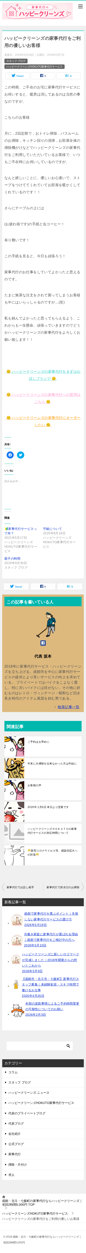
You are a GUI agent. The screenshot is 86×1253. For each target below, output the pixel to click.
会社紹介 (14, 1133)
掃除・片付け (17, 1164)
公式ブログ (16, 1144)
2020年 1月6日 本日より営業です (48, 807)
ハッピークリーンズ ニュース (28, 1092)
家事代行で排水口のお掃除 (63, 887)
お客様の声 (34, 785)
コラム (13, 1072)
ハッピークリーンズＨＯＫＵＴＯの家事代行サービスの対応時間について (52, 830)
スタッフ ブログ (16, 60)
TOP (42, 1202)
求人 (11, 1175)
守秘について (52, 529)
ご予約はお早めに (38, 741)
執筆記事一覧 (68, 707)
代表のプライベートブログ (26, 1113)
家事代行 (14, 1154)
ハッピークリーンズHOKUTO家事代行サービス (34, 66)
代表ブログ (16, 1123)
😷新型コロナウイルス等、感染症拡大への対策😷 (52, 852)
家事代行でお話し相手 (20, 887)
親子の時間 (12, 558)
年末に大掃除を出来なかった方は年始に (52, 763)
